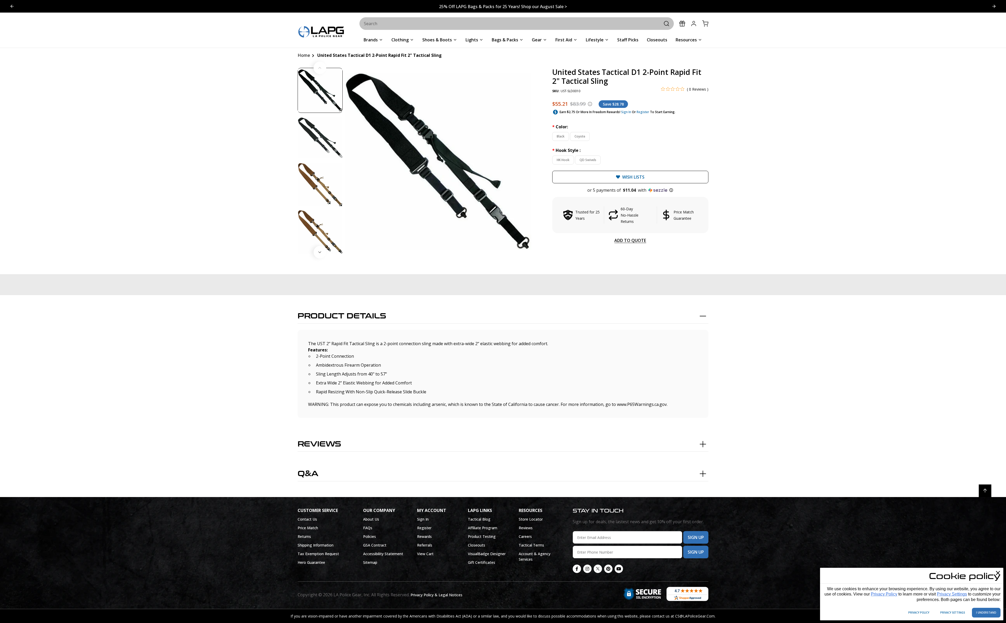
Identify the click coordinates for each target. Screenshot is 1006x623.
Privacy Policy (884, 594)
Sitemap (370, 562)
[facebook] (577, 569)
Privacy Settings (952, 594)
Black (561, 136)
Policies (369, 536)
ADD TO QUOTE (630, 240)
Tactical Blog (479, 519)
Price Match (308, 527)
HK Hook (563, 160)
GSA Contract (374, 545)
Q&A (308, 473)
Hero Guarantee (311, 562)
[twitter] (598, 569)
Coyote (580, 136)
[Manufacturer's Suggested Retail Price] (590, 104)
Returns (304, 536)
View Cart (425, 553)
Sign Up (696, 537)
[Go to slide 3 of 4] (12, 6)
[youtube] (619, 569)
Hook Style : (566, 150)
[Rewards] (682, 23)
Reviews (319, 444)
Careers (525, 536)
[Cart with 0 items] (705, 23)
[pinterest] (608, 569)
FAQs (367, 527)
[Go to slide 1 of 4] (994, 6)
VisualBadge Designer (487, 553)
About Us (371, 519)
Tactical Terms (531, 545)
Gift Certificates (481, 562)
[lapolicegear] (321, 32)
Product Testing (482, 536)
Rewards (424, 536)
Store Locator (531, 519)
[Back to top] (985, 490)
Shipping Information (315, 545)
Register (643, 112)
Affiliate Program (482, 527)
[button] (630, 190)
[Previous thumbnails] (320, 68)
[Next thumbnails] (320, 252)
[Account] (694, 23)
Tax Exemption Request (318, 553)
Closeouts (476, 545)
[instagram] (587, 569)
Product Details (342, 316)
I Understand (986, 612)
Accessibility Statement (383, 553)
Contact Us (307, 519)
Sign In (626, 112)
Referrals (424, 545)
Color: (560, 127)
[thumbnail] (320, 90)
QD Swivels (587, 160)
